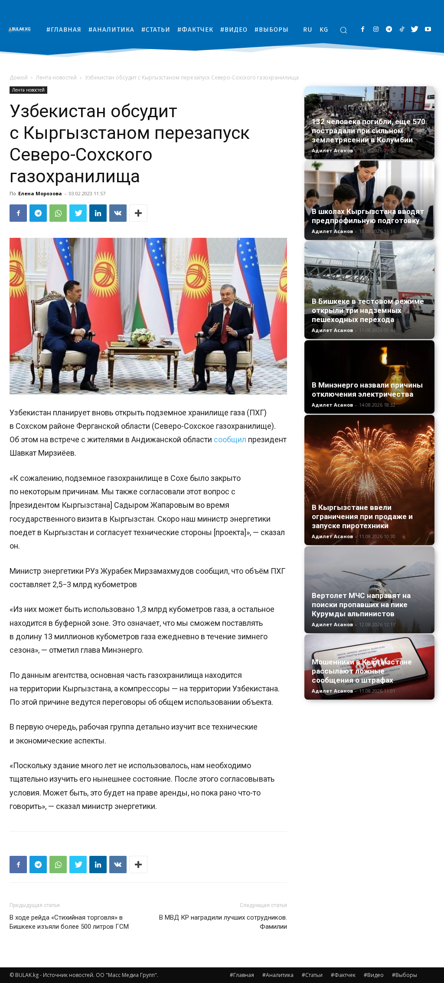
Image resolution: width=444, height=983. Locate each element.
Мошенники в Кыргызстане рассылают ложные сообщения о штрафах (362, 671)
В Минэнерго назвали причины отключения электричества (367, 389)
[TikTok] (401, 29)
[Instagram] (375, 29)
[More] (138, 213)
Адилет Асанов (332, 150)
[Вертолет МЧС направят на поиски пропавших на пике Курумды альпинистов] (369, 589)
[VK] (118, 213)
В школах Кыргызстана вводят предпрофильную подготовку (368, 216)
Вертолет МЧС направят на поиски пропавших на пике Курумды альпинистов (361, 604)
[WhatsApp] (58, 213)
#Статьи (312, 975)
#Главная (242, 975)
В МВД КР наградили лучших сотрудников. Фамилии (223, 922)
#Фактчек (343, 975)
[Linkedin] (98, 213)
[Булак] (22, 29)
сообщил (230, 439)
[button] (343, 30)
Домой (19, 77)
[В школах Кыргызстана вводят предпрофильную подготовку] (369, 200)
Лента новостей (56, 77)
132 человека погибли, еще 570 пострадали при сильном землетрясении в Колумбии (368, 130)
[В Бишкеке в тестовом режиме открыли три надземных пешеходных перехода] (369, 290)
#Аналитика (278, 975)
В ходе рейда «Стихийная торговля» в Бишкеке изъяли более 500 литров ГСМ (69, 922)
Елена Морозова (40, 193)
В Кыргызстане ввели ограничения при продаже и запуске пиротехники (362, 516)
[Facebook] (362, 29)
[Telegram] (388, 29)
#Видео (374, 975)
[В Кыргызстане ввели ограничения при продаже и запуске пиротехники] (369, 480)
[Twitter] (414, 29)
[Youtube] (427, 29)
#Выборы (404, 975)
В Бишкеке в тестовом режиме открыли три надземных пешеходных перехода (368, 310)
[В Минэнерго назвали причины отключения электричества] (369, 377)
